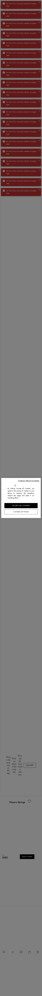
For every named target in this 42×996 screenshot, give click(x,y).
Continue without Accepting (28, 480)
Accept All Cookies (21, 505)
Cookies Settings (21, 512)
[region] (21, 498)
